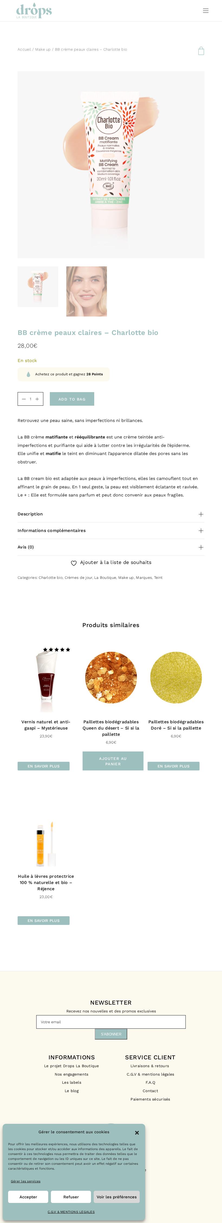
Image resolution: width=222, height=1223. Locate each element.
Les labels (71, 1082)
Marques (144, 577)
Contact (150, 1091)
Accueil (24, 49)
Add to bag (72, 399)
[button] (137, 1132)
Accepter (28, 1197)
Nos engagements (71, 1074)
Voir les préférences (117, 1197)
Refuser (71, 1197)
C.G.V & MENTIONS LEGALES (71, 1212)
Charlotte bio (51, 577)
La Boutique (105, 577)
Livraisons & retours (150, 1066)
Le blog (72, 1091)
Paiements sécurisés (150, 1099)
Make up (43, 49)
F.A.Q (150, 1082)
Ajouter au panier (113, 761)
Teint (158, 577)
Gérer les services (25, 1181)
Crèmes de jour (78, 577)
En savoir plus (44, 766)
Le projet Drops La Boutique (71, 1066)
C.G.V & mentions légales (150, 1074)
